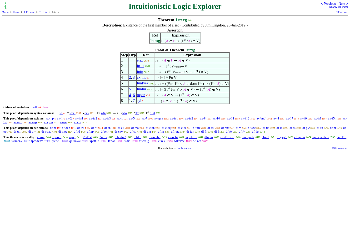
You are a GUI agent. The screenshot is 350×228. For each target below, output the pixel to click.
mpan (141, 95)
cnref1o (341, 137)
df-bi (53, 128)
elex (140, 60)
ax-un (77, 122)
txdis (127, 141)
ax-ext (18, 122)
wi (61, 113)
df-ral (210, 128)
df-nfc (196, 128)
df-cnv (119, 131)
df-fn (204, 131)
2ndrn (103, 137)
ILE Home (29, 12)
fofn (140, 72)
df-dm (147, 131)
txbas (111, 141)
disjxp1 (282, 137)
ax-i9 (303, 118)
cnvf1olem (227, 137)
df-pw (306, 128)
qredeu (56, 141)
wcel (72, 113)
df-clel (182, 128)
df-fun (190, 131)
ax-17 (289, 118)
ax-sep (33, 122)
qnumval (75, 141)
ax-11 (230, 118)
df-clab (150, 128)
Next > (343, 3)
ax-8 (203, 118)
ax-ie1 (174, 118)
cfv (137, 113)
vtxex (161, 141)
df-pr (333, 128)
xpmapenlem (320, 137)
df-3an (66, 128)
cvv (87, 113)
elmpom (299, 137)
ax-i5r (332, 118)
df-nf (94, 128)
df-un (266, 128)
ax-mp (141, 77)
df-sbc (252, 128)
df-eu (121, 128)
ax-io (120, 118)
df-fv (242, 131)
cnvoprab (248, 137)
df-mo (135, 128)
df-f (216, 131)
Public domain (184, 148)
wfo (124, 113)
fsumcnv (16, 141)
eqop (72, 137)
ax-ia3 (107, 118)
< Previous (328, 3)
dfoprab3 (154, 137)
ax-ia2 (93, 118)
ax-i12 (245, 118)
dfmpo (209, 137)
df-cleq (166, 128)
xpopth (56, 137)
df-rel (104, 131)
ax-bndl (261, 118)
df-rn (161, 131)
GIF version (341, 12)
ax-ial (317, 118)
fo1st (140, 66)
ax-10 (216, 118)
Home (16, 12)
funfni (141, 89)
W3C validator (339, 148)
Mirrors (5, 12)
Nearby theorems (338, 6)
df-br (31, 131)
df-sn (320, 128)
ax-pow (48, 122)
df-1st (255, 131)
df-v (238, 128)
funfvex (143, 83)
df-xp (90, 131)
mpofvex (191, 137)
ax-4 (276, 118)
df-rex (225, 128)
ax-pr (63, 122)
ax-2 (69, 118)
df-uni (17, 131)
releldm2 (120, 137)
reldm (137, 137)
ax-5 (132, 118)
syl (139, 100)
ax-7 (144, 118)
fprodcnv (37, 141)
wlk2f (197, 141)
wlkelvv (179, 141)
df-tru (80, 128)
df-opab (46, 131)
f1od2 (265, 137)
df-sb (107, 128)
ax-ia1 (79, 118)
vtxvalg (144, 141)
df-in (279, 128)
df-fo (229, 131)
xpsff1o (94, 141)
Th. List (43, 12)
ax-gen (158, 118)
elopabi (173, 137)
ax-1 (60, 118)
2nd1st (87, 137)
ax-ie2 (189, 118)
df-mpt (62, 131)
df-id (77, 131)
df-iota (175, 131)
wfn (103, 113)
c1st (152, 113)
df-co (133, 131)
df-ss (292, 128)
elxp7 (41, 137)
